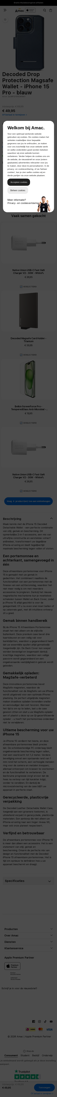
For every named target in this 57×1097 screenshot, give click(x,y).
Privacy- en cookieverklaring (23, 203)
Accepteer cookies (18, 182)
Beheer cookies (17, 190)
